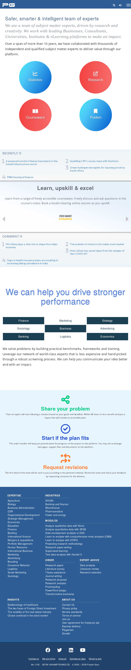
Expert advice (89, 560)
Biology (12, 504)
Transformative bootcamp (59, 594)
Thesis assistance (55, 572)
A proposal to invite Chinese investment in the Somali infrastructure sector (32, 163)
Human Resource (17, 547)
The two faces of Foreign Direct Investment (32, 608)
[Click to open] (35, 91)
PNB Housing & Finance (20, 177)
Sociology (23, 328)
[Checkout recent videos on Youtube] (82, 650)
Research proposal (56, 579)
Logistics (65, 336)
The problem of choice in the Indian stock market (97, 244)
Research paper (54, 565)
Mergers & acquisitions (20, 540)
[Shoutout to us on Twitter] (59, 650)
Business (65, 328)
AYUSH (49, 500)
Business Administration (21, 507)
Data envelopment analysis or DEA (64, 533)
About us (68, 599)
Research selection (90, 572)
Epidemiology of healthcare (23, 604)
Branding (13, 561)
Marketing (65, 321)
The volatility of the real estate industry (29, 612)
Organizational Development (24, 515)
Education (13, 525)
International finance (19, 536)
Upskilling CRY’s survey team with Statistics (94, 161)
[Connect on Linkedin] (71, 650)
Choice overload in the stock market (28, 615)
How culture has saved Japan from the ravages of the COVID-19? (97, 252)
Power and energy (55, 515)
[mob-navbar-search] (114, 5)
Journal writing (53, 576)
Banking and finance (56, 504)
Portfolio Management (20, 543)
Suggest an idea (78, 658)
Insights (13, 599)
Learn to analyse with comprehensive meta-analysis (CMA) (78, 536)
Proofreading (52, 586)
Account (62, 658)
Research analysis (55, 583)
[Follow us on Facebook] (48, 650)
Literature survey (54, 568)
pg (9, 5)
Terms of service (71, 615)
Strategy (107, 321)
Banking (23, 336)
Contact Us (68, 604)
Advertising (107, 328)
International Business (20, 551)
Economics (107, 336)
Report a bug (95, 658)
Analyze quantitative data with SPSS (65, 529)
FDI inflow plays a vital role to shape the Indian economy (31, 246)
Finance (23, 321)
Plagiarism (68, 630)
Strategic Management (20, 518)
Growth (66, 633)
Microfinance (52, 507)
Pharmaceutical (54, 511)
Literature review (89, 568)
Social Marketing (17, 572)
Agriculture (14, 500)
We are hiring (48, 658)
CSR (10, 511)
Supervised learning (56, 551)
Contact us (33, 658)
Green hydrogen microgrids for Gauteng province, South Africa (97, 169)
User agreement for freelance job (80, 622)
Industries (52, 495)
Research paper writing (58, 547)
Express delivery (71, 626)
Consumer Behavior (19, 565)
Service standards (72, 612)
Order (49, 560)
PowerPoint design (55, 590)
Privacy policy (69, 608)
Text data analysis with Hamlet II (63, 554)
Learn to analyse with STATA (61, 540)
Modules (51, 520)
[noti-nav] (120, 5)
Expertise (14, 495)
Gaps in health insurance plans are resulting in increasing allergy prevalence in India (32, 262)
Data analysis (87, 565)
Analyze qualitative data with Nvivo (64, 525)
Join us (66, 619)
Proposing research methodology (64, 543)
